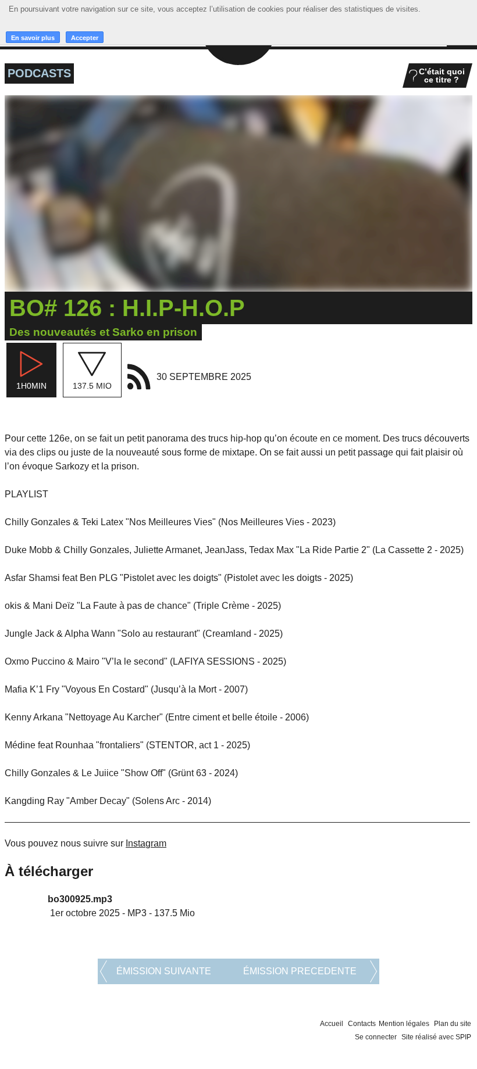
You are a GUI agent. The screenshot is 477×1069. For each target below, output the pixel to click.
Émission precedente (300, 971)
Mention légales (404, 1024)
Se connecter (376, 1037)
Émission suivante (163, 971)
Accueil (331, 1024)
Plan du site (452, 1024)
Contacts (362, 1024)
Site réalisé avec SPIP (436, 1037)
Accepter (84, 37)
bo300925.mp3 (80, 899)
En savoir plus (33, 37)
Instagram (146, 843)
